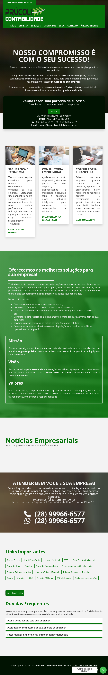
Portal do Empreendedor (47, 566)
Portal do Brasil (14, 566)
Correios (21, 578)
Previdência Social (32, 560)
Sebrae (10, 578)
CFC (31, 578)
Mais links (17, 593)
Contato (72, 25)
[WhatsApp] (103, 670)
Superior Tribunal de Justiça (19, 572)
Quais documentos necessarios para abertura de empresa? (36, 628)
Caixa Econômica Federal (84, 560)
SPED (66, 560)
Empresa (23, 25)
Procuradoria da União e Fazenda (77, 566)
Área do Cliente (89, 25)
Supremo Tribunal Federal (47, 572)
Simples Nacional (52, 560)
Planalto (28, 566)
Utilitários (50, 25)
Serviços (36, 25)
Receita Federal (13, 560)
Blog (62, 25)
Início (13, 25)
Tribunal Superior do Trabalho (76, 572)
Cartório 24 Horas (45, 578)
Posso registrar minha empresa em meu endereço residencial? (38, 635)
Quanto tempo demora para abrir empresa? (28, 620)
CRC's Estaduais (64, 578)
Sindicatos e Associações (86, 578)
